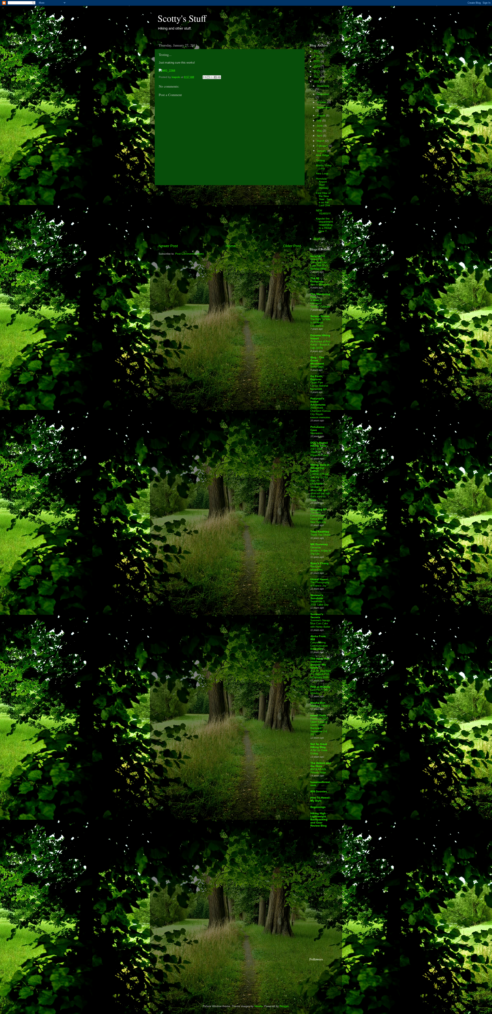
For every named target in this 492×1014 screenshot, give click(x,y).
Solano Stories (320, 316)
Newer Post (168, 246)
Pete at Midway (320, 686)
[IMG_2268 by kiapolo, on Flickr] (167, 70)
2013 (317, 71)
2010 (317, 238)
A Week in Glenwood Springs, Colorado (320, 303)
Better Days (317, 366)
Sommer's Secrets (316, 616)
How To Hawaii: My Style (320, 799)
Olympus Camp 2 (320, 705)
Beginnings (318, 807)
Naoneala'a (316, 433)
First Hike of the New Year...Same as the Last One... (324, 199)
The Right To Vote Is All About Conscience (320, 322)
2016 (317, 56)
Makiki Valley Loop (324, 167)
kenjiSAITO (317, 256)
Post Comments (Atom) (189, 253)
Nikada (258, 1006)
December (323, 85)
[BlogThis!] (208, 77)
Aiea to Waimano (319, 284)
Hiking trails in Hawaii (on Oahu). (319, 467)
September (323, 107)
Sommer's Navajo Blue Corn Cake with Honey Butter (320, 623)
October (322, 102)
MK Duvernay (319, 544)
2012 (317, 76)
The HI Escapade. (317, 280)
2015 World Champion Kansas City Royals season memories (320, 412)
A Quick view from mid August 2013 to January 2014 (320, 674)
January (322, 150)
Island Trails (318, 715)
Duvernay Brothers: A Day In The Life (320, 550)
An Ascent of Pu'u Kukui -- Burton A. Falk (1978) (320, 344)
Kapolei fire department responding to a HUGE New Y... (324, 225)
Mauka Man (317, 702)
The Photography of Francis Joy (319, 584)
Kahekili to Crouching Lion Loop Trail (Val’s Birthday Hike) (319, 264)
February (323, 145)
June (320, 125)
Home (231, 246)
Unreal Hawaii (319, 579)
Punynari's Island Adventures (318, 401)
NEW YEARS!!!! (323, 212)
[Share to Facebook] (215, 77)
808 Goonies (318, 791)
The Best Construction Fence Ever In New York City (318, 517)
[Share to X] (212, 77)
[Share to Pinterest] (219, 77)
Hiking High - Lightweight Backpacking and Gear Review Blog (318, 819)
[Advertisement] (229, 214)
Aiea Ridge (322, 155)
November (323, 94)
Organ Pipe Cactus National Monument (319, 385)
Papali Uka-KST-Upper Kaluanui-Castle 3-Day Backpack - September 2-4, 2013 (319, 726)
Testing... (321, 160)
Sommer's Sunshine (316, 597)
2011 (317, 81)
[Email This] (204, 77)
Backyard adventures (316, 568)
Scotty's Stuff (182, 18)
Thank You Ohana (320, 534)
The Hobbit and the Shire (320, 765)
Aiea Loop (322, 173)
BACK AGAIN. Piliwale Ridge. (318, 771)
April (320, 135)
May (320, 130)
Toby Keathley (319, 531)
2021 (317, 51)
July (319, 120)
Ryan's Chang (319, 563)
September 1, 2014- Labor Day (319, 603)
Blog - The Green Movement (317, 360)
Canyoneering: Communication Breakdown (319, 645)
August (321, 115)
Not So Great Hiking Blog (318, 746)
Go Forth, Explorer (316, 378)
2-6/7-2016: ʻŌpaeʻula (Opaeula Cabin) (319, 452)
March (321, 140)
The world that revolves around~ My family (319, 663)
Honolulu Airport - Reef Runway (322, 183)
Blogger (284, 1006)
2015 (317, 61)
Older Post (292, 246)
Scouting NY (318, 509)
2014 (317, 66)
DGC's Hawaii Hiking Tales (319, 444)
